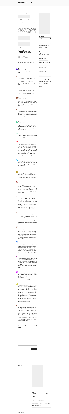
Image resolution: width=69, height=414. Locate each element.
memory (24, 56)
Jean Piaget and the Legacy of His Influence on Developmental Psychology (40, 393)
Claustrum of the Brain (41, 42)
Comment (19, 327)
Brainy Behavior (25, 2)
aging (20, 57)
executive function (46, 58)
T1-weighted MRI (34, 396)
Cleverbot (47, 54)
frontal (42, 59)
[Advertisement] (24, 16)
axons (43, 53)
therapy (43, 71)
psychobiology (41, 67)
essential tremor (41, 58)
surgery (27, 57)
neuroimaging (47, 63)
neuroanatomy (43, 63)
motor (49, 62)
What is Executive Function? (22, 50)
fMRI (40, 59)
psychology (45, 67)
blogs (42, 54)
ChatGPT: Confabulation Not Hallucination (44, 47)
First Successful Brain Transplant (40, 405)
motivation (46, 62)
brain (44, 54)
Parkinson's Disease (41, 66)
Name (19, 337)
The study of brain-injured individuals (23, 49)
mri (39, 63)
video (45, 71)
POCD (25, 57)
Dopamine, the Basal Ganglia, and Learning (24, 51)
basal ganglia (46, 53)
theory (40, 71)
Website (19, 344)
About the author (20, 7)
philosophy (46, 66)
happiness (45, 59)
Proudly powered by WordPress (21, 412)
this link (21, 19)
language (40, 62)
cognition (20, 56)
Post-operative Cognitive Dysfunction (40, 400)
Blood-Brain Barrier (34, 392)
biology (40, 54)
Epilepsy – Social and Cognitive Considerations (24, 52)
